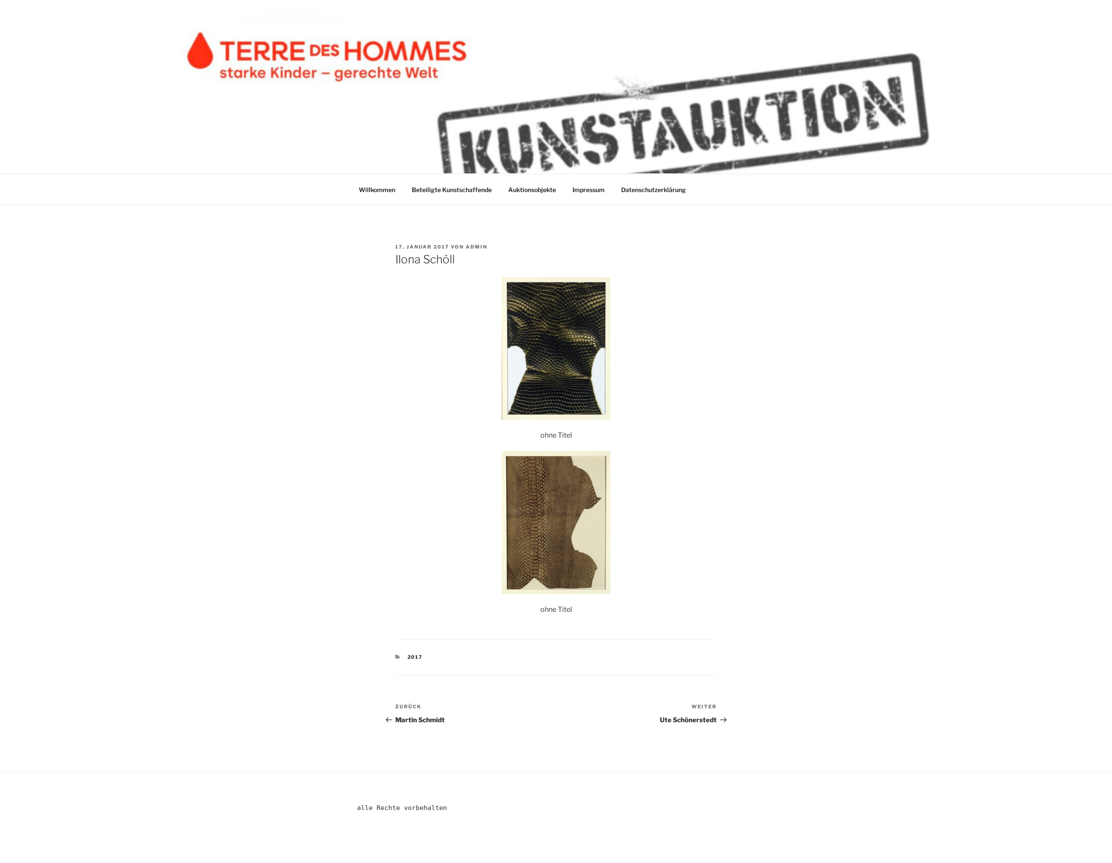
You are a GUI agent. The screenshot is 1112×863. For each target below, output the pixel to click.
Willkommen (377, 189)
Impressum (589, 189)
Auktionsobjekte (532, 189)
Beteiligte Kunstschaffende (452, 189)
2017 (415, 657)
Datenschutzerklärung (653, 189)
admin (476, 247)
